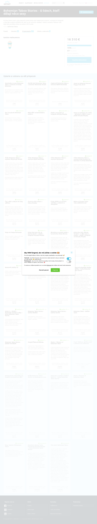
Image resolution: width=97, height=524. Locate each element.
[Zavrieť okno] (71, 252)
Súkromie (49, 265)
